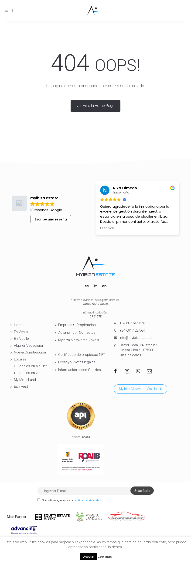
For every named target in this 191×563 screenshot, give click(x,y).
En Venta (21, 332)
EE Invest (21, 386)
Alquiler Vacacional (29, 345)
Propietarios (86, 325)
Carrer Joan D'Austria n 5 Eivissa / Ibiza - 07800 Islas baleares (138, 350)
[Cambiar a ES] (86, 286)
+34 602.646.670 (132, 323)
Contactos (87, 332)
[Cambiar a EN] (104, 286)
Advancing (66, 332)
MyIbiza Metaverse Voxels (78, 340)
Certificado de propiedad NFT (81, 355)
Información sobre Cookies (79, 370)
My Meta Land (25, 380)
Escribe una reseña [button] (51, 219)
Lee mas (105, 556)
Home (19, 325)
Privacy (63, 362)
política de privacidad (87, 500)
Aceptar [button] (88, 556)
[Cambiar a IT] (95, 286)
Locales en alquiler (32, 366)
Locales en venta (30, 373)
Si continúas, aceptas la (71, 500)
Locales (20, 359)
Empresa (65, 325)
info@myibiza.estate (135, 338)
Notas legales (85, 362)
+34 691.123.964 (132, 330)
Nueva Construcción (30, 352)
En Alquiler (22, 338)
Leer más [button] (107, 228)
